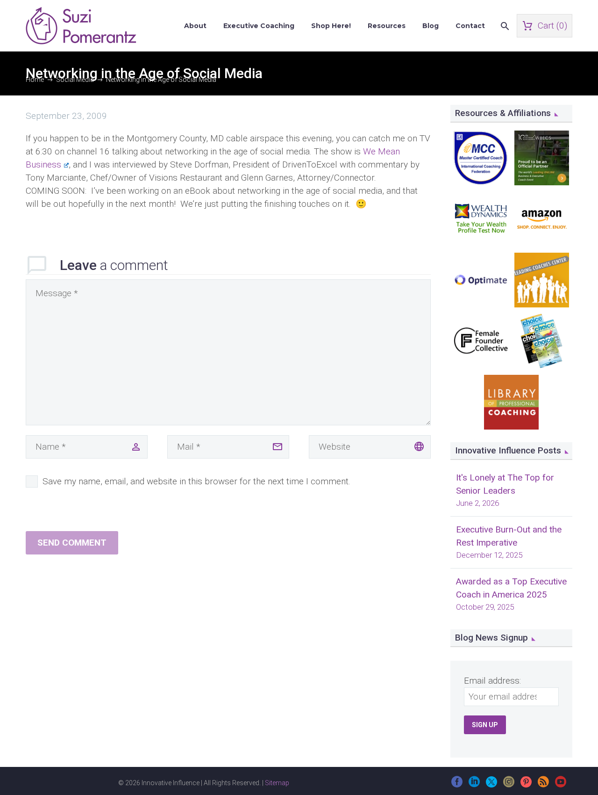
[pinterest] (526, 785)
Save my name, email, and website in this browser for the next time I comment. (196, 481)
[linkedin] (474, 785)
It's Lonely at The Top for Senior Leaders (505, 484)
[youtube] (560, 785)
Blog (430, 26)
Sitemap (277, 783)
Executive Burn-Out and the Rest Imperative (509, 536)
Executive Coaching (258, 26)
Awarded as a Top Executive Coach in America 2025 (511, 588)
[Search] (504, 26)
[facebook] (457, 785)
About (195, 26)
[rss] (543, 785)
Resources (387, 26)
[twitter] (491, 785)
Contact (470, 26)
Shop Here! (331, 26)
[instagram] (508, 785)
